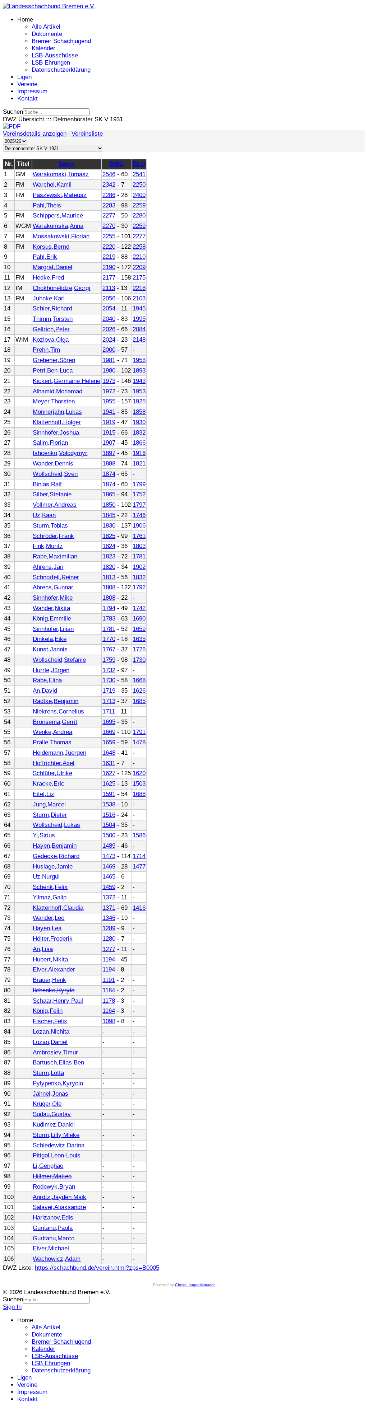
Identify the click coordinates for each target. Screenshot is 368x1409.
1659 (139, 629)
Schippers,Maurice (58, 215)
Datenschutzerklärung (61, 69)
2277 (108, 215)
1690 (139, 618)
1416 (139, 907)
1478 (139, 742)
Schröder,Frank (53, 536)
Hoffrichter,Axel (53, 763)
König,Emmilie (52, 618)
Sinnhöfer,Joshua (56, 432)
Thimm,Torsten (53, 318)
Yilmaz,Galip (49, 897)
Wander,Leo (48, 917)
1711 (108, 711)
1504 (108, 824)
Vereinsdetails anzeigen (34, 133)
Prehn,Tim (46, 349)
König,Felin (48, 1010)
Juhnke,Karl (49, 298)
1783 (108, 618)
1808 (108, 587)
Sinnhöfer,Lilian (53, 629)
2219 (108, 256)
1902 (139, 566)
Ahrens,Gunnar (53, 587)
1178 (108, 1000)
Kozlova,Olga (51, 339)
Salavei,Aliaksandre (59, 1207)
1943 (139, 381)
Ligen (24, 77)
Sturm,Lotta (48, 1072)
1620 (139, 773)
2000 (108, 349)
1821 (139, 463)
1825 (108, 536)
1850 (108, 504)
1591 (108, 794)
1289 (108, 928)
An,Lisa (43, 949)
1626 (139, 690)
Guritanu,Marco (53, 1238)
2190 (108, 267)
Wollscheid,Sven (55, 474)
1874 (108, 474)
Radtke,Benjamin (55, 701)
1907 (108, 442)
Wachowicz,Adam (56, 1258)
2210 (139, 256)
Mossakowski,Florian (61, 236)
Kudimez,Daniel (54, 1124)
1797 (139, 504)
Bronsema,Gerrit (55, 721)
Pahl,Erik (45, 256)
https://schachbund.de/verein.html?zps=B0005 (97, 1267)
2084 (139, 329)
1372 (108, 897)
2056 (108, 298)
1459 (108, 887)
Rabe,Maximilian (55, 556)
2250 (139, 184)
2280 (139, 215)
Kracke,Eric (48, 783)
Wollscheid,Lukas (56, 824)
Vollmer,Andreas (55, 504)
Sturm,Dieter (50, 814)
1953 (139, 391)
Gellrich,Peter (51, 329)
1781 (139, 556)
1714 (139, 856)
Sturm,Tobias (50, 525)
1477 (139, 866)
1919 (108, 422)
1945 (139, 308)
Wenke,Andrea (52, 732)
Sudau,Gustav (52, 1114)
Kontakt (27, 98)
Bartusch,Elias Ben (58, 1062)
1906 (139, 525)
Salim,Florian (50, 442)
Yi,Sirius (44, 835)
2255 (108, 236)
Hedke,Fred (48, 277)
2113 (108, 288)
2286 (108, 195)
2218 (139, 288)
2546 (108, 174)
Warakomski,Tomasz (61, 174)
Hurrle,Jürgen (51, 670)
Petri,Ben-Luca (53, 370)
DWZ (116, 163)
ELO (139, 163)
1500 (108, 835)
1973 (108, 381)
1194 (108, 959)
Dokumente (47, 34)
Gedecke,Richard (56, 856)
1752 (139, 494)
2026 (108, 329)
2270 (108, 226)
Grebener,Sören (54, 360)
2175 (139, 277)
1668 (139, 680)
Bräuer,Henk (49, 980)
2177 (108, 277)
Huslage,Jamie (53, 866)
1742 (139, 608)
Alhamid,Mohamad (57, 391)
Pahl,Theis (47, 205)
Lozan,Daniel (50, 1042)
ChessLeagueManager (195, 1285)
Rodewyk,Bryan (54, 1186)
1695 (108, 721)
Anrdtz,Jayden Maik (59, 1197)
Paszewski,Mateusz (60, 195)
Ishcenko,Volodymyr (60, 453)
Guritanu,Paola (53, 1228)
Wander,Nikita (51, 608)
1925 (139, 401)
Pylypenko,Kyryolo (58, 1083)
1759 (108, 659)
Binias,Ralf (47, 484)
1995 (139, 318)
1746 (139, 515)
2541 (139, 174)
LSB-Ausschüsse (55, 55)
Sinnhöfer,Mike (53, 597)
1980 (108, 370)
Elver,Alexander (54, 969)
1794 (108, 608)
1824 (108, 546)
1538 (108, 804)
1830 (108, 525)
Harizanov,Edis (53, 1217)
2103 (139, 298)
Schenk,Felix (50, 887)
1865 (108, 494)
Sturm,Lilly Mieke (56, 1135)
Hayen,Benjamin (55, 845)
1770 (108, 639)
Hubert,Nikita (50, 959)
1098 (108, 1021)
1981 (108, 360)
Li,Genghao (48, 1165)
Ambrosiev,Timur (55, 1052)
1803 (139, 546)
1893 (139, 370)
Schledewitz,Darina (58, 1145)
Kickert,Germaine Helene (66, 381)
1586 (139, 835)
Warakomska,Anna (58, 226)
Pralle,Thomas (52, 742)
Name (67, 163)
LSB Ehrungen (51, 62)
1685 (139, 701)
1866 (139, 442)
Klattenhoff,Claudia (58, 907)
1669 (108, 732)
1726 (139, 649)
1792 (139, 587)
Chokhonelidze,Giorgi (61, 288)
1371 (108, 907)
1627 (108, 773)
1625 (108, 783)
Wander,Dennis (53, 463)
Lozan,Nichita (51, 1031)
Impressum (32, 91)
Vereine (27, 84)
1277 (108, 949)
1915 (108, 432)
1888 (108, 463)
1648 (108, 752)
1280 (108, 938)
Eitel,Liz (43, 794)
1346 (108, 917)
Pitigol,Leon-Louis (56, 1155)
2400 (139, 195)
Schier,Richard (52, 308)
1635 (139, 639)
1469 (108, 866)
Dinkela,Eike (49, 639)
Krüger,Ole (47, 1103)
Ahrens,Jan (48, 566)
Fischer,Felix (50, 1021)
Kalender (43, 48)
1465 (108, 876)
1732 (108, 670)
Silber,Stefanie (52, 494)
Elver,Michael (51, 1248)
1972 (108, 391)
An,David (45, 690)
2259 (139, 205)
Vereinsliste (87, 133)
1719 (108, 690)
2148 (139, 339)
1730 (139, 659)
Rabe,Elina (47, 680)
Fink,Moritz (48, 546)
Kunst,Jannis (50, 649)
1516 (108, 814)
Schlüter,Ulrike (52, 773)
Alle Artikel (46, 26)
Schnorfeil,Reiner (56, 577)
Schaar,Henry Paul (58, 1000)
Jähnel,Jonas (50, 1093)
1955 (108, 401)
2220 (108, 246)
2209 (139, 267)
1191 (108, 980)
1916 (139, 453)
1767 (108, 649)
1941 (108, 411)
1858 (139, 411)
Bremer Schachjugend (61, 41)
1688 (139, 794)
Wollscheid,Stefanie (59, 659)
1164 (108, 1010)
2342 (108, 184)
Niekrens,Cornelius (58, 711)
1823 (108, 556)
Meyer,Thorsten (54, 401)
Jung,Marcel (49, 804)
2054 (108, 308)
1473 (108, 856)
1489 (108, 845)
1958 (139, 360)
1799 (139, 484)
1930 (139, 422)
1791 (139, 732)
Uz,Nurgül (46, 876)
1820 (108, 566)
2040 (108, 318)
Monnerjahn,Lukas (57, 411)
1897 (108, 453)
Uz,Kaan (44, 515)
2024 (108, 339)
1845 (108, 515)
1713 (108, 701)
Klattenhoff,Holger (57, 422)
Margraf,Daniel (52, 267)
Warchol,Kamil (52, 184)
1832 (139, 432)
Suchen (13, 111)
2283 (108, 205)
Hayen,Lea (47, 928)
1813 (108, 577)
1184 (108, 990)
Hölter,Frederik (53, 938)
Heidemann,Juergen (59, 752)
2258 (139, 246)
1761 (139, 536)
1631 (108, 763)
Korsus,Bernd (51, 246)
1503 (139, 783)
